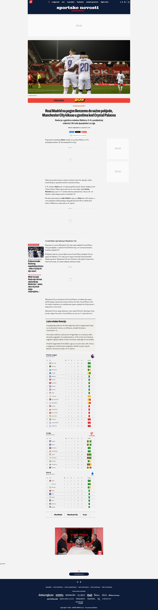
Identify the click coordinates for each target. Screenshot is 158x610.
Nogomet (55, 2)
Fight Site (104, 2)
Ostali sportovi (92, 2)
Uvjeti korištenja (58, 587)
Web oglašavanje (95, 587)
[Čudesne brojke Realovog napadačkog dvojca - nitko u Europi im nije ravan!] (36, 252)
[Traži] (129, 2)
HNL (63, 2)
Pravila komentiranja (71, 587)
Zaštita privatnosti (84, 587)
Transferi (70, 2)
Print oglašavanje (107, 587)
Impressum (48, 587)
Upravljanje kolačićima (79, 591)
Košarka (80, 2)
